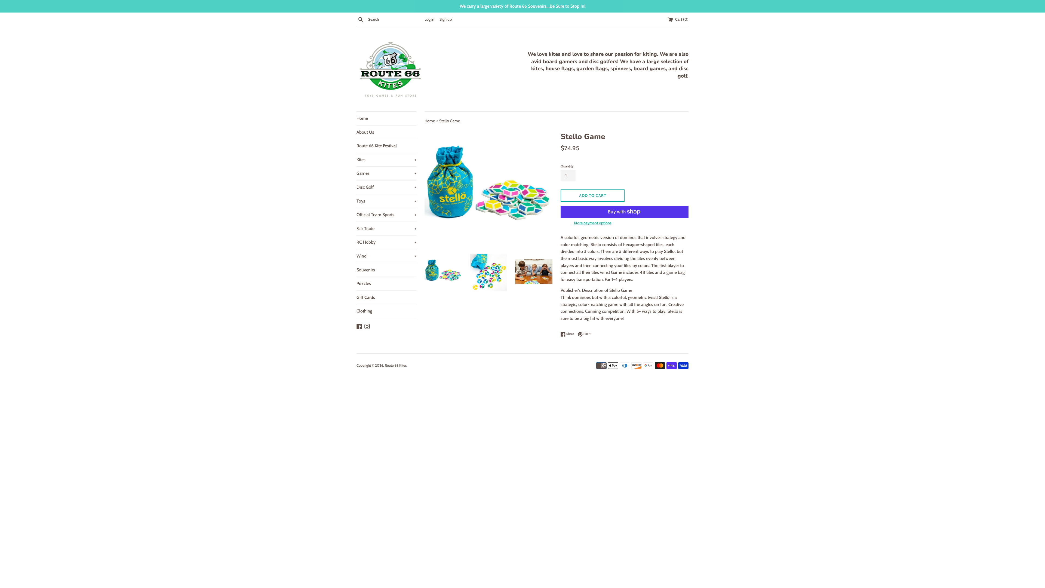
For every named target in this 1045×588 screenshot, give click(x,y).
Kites (386, 159)
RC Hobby (386, 242)
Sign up (445, 19)
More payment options (592, 222)
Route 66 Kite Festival (376, 145)
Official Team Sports (386, 214)
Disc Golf (386, 187)
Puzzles (363, 283)
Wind (386, 256)
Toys (386, 201)
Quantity (567, 166)
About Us (365, 132)
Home (362, 118)
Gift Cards (365, 297)
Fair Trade (386, 228)
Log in (429, 19)
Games (386, 173)
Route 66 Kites (396, 365)
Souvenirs (365, 269)
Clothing (364, 311)
